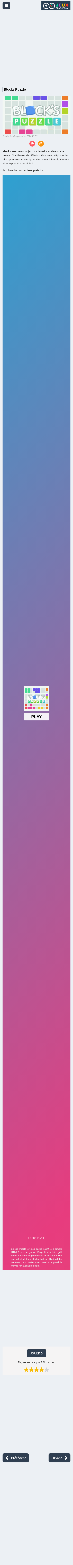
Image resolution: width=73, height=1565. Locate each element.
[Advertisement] (36, 48)
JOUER (35, 1353)
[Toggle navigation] (6, 5)
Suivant (56, 1458)
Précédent (18, 1458)
